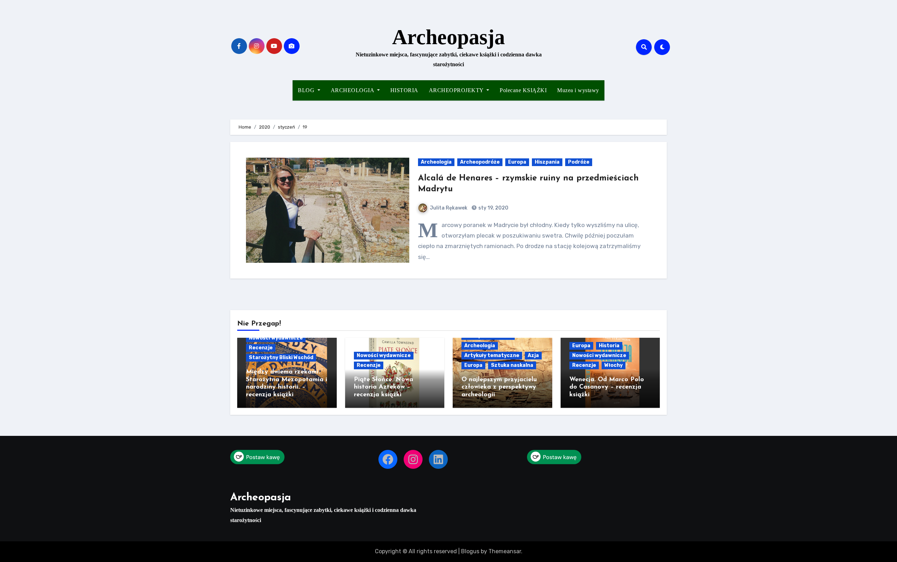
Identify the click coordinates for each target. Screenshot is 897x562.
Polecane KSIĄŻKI (523, 90)
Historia (609, 346)
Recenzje (261, 348)
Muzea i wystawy (578, 90)
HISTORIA (404, 90)
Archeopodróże (480, 162)
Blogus (470, 551)
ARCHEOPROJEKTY (457, 90)
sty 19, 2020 (492, 208)
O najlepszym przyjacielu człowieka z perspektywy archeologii (499, 387)
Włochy (613, 365)
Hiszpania (547, 162)
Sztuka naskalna (512, 365)
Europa (517, 162)
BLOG (307, 90)
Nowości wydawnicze (276, 338)
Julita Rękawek (448, 208)
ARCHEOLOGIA (353, 90)
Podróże (578, 162)
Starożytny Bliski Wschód (281, 358)
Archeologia (436, 162)
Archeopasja (448, 37)
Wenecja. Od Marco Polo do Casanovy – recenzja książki (606, 387)
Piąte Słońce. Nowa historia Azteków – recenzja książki (383, 387)
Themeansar (504, 551)
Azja (533, 355)
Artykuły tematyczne (491, 355)
